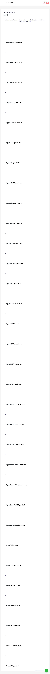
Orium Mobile (9, 3)
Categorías (9, 12)
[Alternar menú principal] (47, 3)
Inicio (5, 12)
